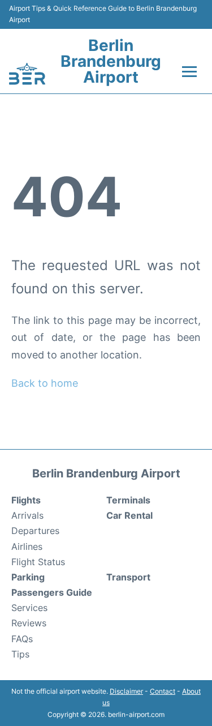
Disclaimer (126, 691)
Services (29, 607)
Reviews (28, 623)
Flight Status (38, 561)
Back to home (44, 383)
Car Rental (129, 515)
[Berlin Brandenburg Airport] (27, 73)
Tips (20, 654)
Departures (35, 530)
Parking (28, 577)
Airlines (26, 546)
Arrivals (27, 515)
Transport (128, 577)
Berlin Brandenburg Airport (110, 61)
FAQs (22, 638)
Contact (162, 691)
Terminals (128, 500)
